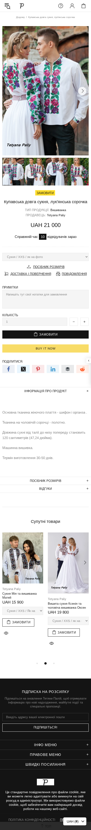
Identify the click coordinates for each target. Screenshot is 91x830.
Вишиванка (58, 210)
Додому (20, 17)
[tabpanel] (23, 589)
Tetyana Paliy (22, 6)
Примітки (10, 287)
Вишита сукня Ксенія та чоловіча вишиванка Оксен (67, 605)
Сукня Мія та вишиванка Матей (19, 595)
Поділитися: (12, 361)
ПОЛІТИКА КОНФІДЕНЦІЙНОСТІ (31, 820)
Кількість (10, 315)
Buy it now (46, 348)
